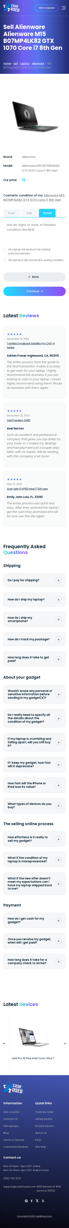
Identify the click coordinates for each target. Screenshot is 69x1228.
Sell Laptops (10, 1126)
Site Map (40, 1146)
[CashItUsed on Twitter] (37, 1200)
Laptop (24, 63)
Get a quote (47, 8)
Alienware (38, 63)
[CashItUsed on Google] (26, 1201)
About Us (41, 1133)
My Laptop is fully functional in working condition (35, 260)
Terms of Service (13, 1140)
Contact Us (10, 1119)
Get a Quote (11, 1112)
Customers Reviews (15, 1146)
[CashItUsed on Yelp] (43, 1201)
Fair (29, 213)
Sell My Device (43, 1119)
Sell (16, 63)
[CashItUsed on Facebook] (31, 1201)
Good (47, 213)
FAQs (38, 1140)
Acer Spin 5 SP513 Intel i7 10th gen (27, 489)
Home (7, 63)
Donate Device (44, 1126)
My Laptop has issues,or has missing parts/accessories (29, 251)
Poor (11, 213)
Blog (6, 1133)
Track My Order (44, 1112)
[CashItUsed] (11, 8)
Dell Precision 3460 (18, 420)
